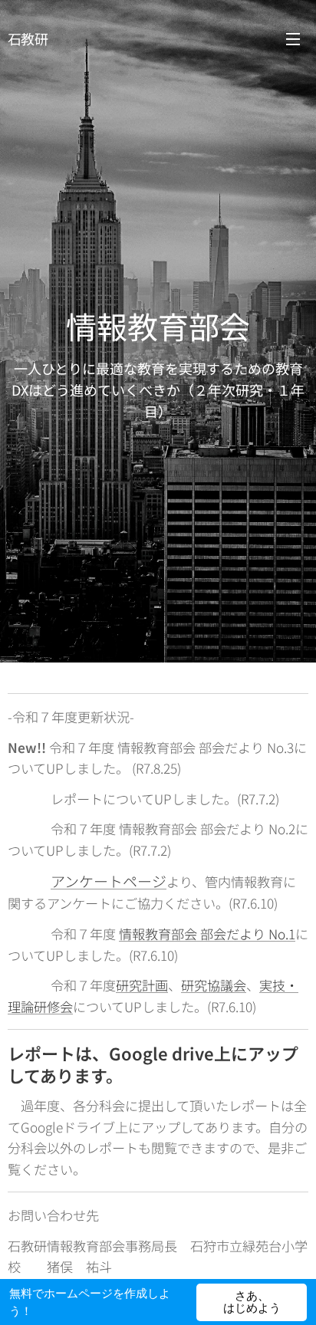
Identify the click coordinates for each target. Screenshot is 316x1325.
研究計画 (142, 985)
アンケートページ (108, 880)
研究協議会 (213, 985)
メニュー (293, 38)
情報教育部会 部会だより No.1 (207, 933)
